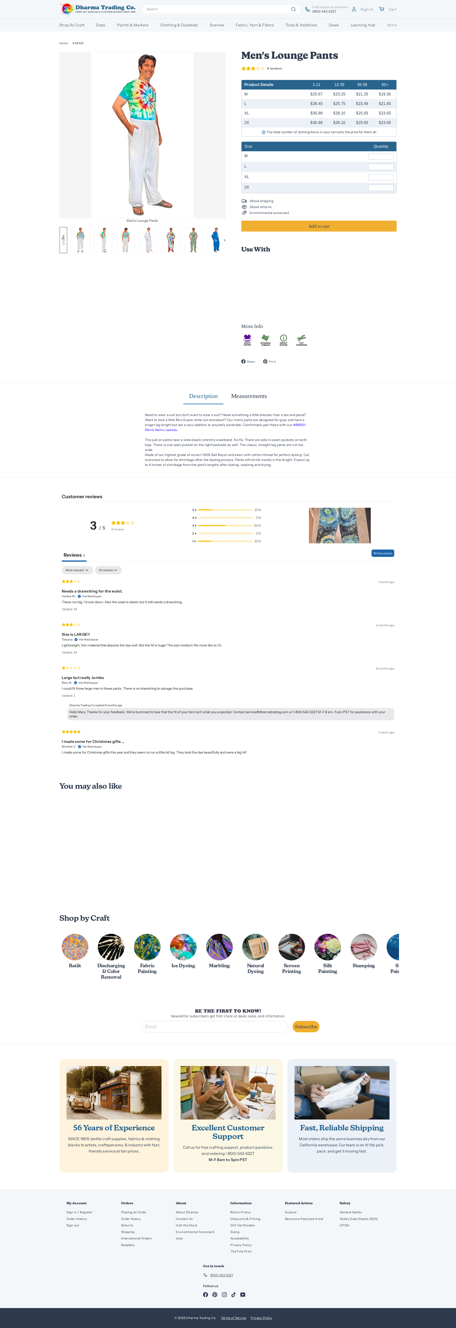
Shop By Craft (72, 25)
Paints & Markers (133, 25)
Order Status (130, 1219)
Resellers (127, 1245)
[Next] (222, 240)
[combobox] (221, 9)
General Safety (351, 1212)
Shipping (128, 1232)
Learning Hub (363, 25)
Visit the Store (186, 1225)
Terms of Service (233, 1318)
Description (203, 396)
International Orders (136, 1238)
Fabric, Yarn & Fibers (255, 25)
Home (63, 43)
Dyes (100, 25)
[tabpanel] (228, 662)
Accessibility (239, 1238)
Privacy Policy (241, 1245)
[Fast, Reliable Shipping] (342, 1092)
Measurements (249, 396)
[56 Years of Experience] (114, 1092)
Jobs (179, 1238)
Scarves (217, 25)
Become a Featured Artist (304, 1219)
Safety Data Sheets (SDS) (359, 1219)
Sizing (234, 1232)
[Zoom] (142, 135)
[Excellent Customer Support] (228, 1092)
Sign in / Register (79, 1212)
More (392, 25)
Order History (76, 1219)
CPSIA (344, 1225)
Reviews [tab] (74, 555)
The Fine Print (241, 1251)
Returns (127, 1225)
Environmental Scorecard (195, 1232)
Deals (334, 25)
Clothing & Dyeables (179, 25)
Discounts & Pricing (245, 1219)
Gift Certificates (242, 1225)
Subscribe (306, 1026)
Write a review (382, 553)
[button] (340, 525)
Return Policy (240, 1212)
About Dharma (187, 1212)
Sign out (72, 1225)
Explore (290, 1212)
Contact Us (184, 1219)
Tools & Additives (301, 25)
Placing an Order (134, 1212)
